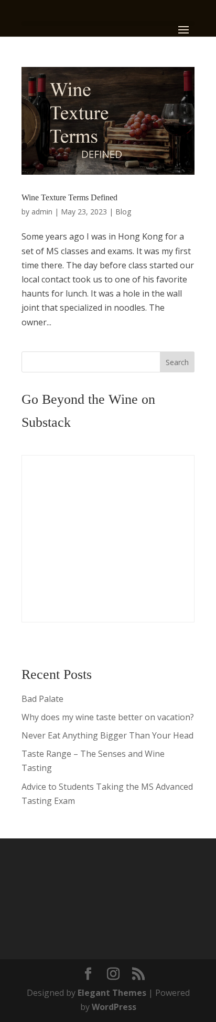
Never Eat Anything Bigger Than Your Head (107, 735)
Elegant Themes (112, 992)
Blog (123, 212)
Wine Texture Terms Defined (69, 197)
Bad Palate (42, 699)
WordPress (114, 1007)
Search (177, 362)
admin (41, 212)
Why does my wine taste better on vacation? (107, 717)
